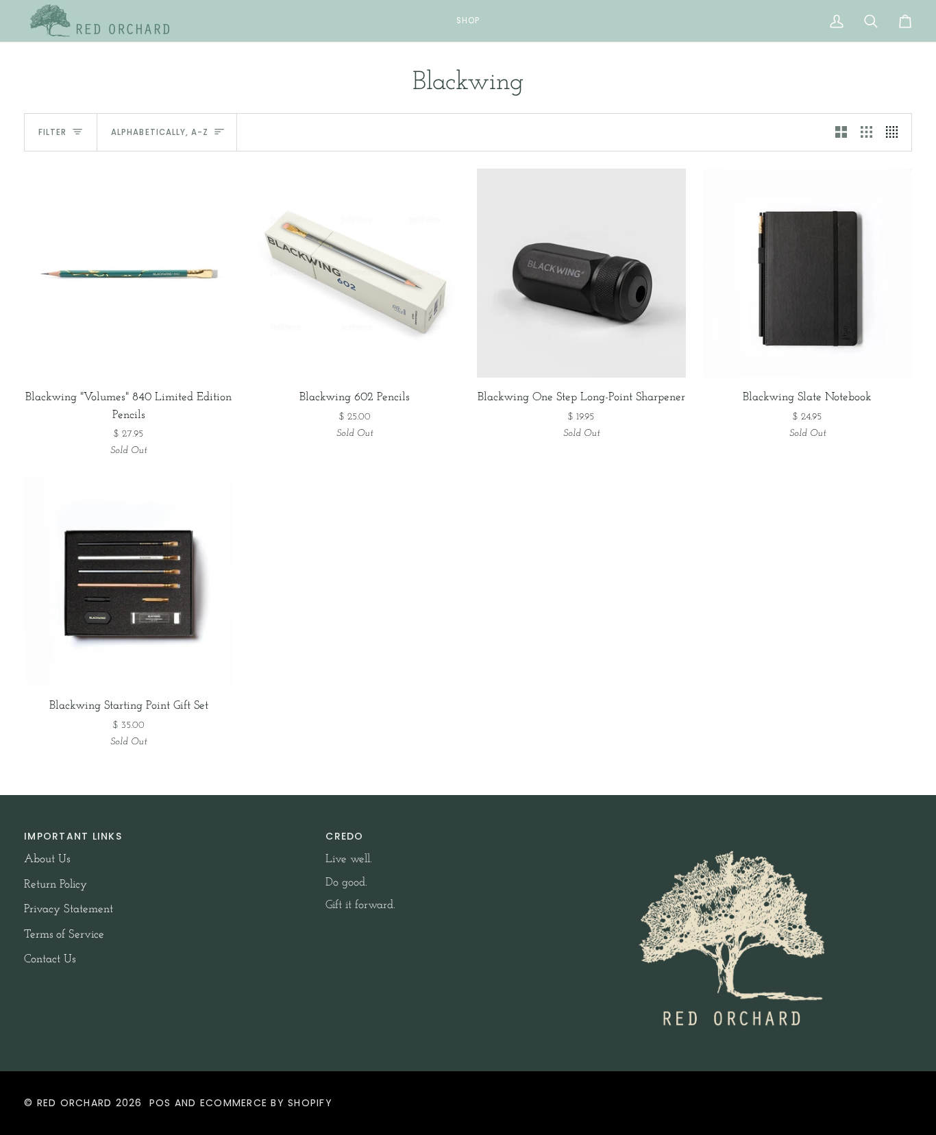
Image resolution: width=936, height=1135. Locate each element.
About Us (47, 859)
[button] (468, 21)
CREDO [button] (344, 836)
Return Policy (55, 884)
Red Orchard (74, 1103)
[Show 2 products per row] (841, 132)
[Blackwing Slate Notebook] (807, 273)
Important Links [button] (73, 836)
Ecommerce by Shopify (266, 1103)
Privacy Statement (68, 909)
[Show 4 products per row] (895, 132)
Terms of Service (64, 934)
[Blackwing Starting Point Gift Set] (128, 581)
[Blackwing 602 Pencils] (354, 273)
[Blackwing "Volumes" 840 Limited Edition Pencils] (128, 273)
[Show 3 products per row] (866, 132)
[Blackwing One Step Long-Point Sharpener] (581, 273)
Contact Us (49, 959)
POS (160, 1103)
